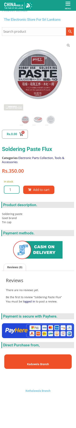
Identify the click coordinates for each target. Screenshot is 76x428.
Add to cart (41, 190)
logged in (29, 301)
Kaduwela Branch (38, 364)
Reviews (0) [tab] (14, 267)
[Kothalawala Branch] (38, 378)
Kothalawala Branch (38, 390)
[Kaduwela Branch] (38, 359)
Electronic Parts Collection (35, 158)
